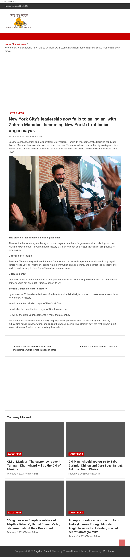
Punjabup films (41, 551)
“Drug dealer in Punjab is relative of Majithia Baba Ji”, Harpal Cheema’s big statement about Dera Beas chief (33, 524)
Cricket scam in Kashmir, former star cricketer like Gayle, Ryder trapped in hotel (34, 348)
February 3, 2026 (15, 473)
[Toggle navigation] (9, 36)
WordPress (108, 551)
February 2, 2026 (15, 532)
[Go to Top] (122, 543)
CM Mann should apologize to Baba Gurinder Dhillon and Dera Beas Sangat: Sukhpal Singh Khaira (95, 465)
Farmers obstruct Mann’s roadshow (98, 346)
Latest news (16, 113)
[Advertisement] (65, 79)
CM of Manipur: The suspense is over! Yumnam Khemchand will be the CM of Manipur (34, 465)
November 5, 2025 (18, 136)
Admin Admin (35, 136)
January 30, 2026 (77, 536)
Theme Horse (70, 551)
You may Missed (19, 417)
